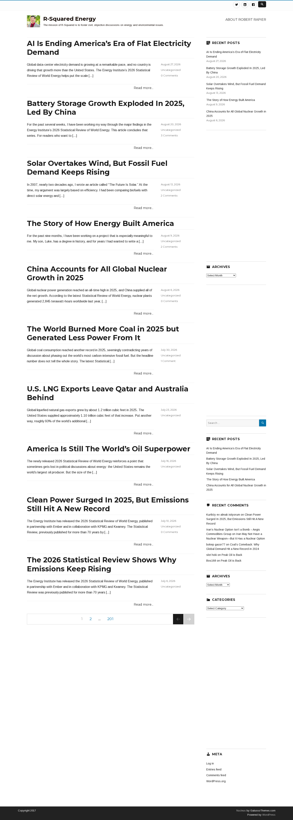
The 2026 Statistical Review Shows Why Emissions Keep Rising (101, 564)
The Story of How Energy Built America (100, 223)
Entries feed (213, 769)
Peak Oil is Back (232, 554)
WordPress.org (216, 781)
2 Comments (169, 195)
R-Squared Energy (69, 18)
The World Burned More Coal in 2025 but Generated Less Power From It (103, 333)
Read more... (143, 88)
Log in (210, 763)
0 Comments (169, 75)
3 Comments (169, 135)
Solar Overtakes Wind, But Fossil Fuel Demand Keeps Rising (97, 167)
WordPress (268, 814)
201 (111, 618)
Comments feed (216, 775)
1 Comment (168, 361)
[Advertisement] (236, 193)
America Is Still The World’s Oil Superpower (108, 448)
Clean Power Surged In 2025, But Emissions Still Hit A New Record (108, 504)
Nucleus (241, 810)
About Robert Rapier (245, 20)
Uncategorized (171, 69)
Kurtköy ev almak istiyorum (223, 514)
